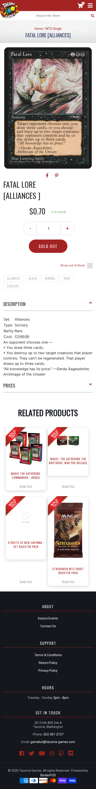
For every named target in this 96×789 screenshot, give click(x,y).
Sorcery (13, 286)
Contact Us (48, 626)
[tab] (48, 306)
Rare (67, 278)
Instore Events (48, 618)
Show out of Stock (73, 265)
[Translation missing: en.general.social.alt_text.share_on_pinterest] (56, 175)
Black (33, 278)
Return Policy (48, 663)
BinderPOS (48, 775)
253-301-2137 (53, 734)
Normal (50, 278)
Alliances (13, 278)
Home (38, 28)
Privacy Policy (48, 670)
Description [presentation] (14, 304)
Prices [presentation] (9, 385)
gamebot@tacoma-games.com (52, 742)
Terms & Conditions (48, 655)
